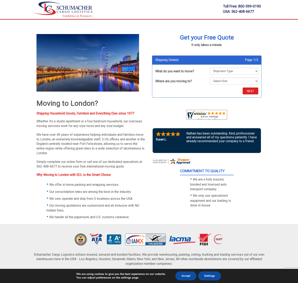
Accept (185, 276)
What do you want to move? (174, 71)
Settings (209, 276)
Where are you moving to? (173, 81)
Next (250, 91)
